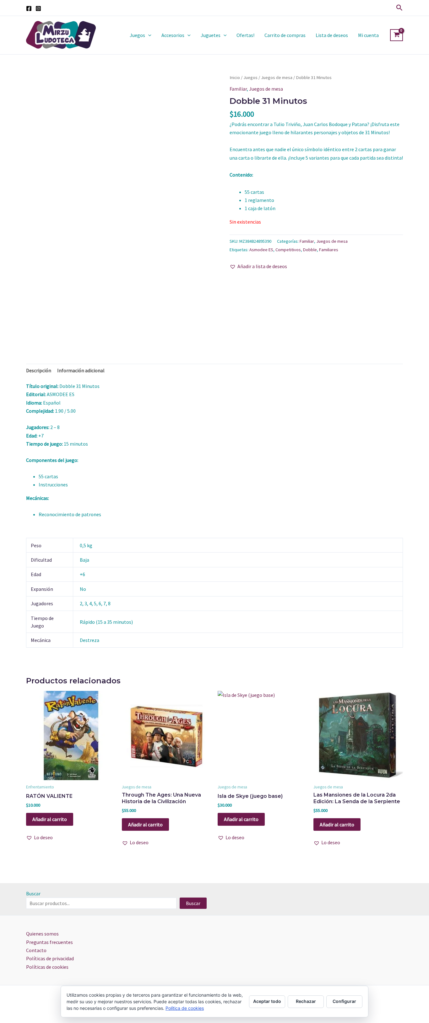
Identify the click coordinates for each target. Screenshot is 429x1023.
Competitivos (288, 249)
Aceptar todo (267, 1001)
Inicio (235, 77)
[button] (399, 8)
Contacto (36, 950)
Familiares (328, 249)
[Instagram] (38, 8)
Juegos (137, 35)
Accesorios (172, 35)
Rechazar (306, 1001)
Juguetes (210, 35)
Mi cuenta (368, 35)
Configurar (344, 1001)
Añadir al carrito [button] (49, 819)
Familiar (238, 89)
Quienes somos (42, 933)
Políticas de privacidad (50, 958)
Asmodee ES (261, 249)
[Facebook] (29, 8)
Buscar (33, 893)
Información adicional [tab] (81, 370)
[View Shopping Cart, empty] (396, 35)
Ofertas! (245, 35)
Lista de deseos (332, 35)
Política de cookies (185, 1008)
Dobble (310, 249)
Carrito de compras (285, 35)
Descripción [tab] (38, 370)
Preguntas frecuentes (49, 942)
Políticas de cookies (47, 967)
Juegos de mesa (276, 77)
